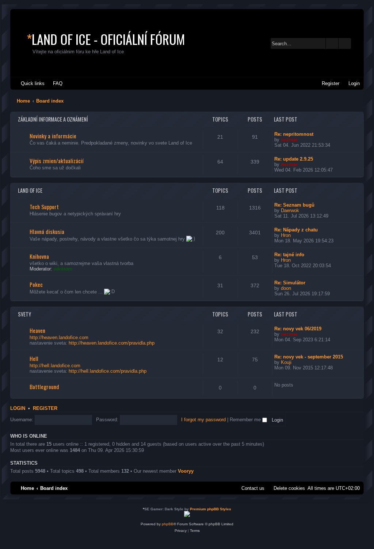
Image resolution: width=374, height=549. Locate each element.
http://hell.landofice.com (55, 365)
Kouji (286, 362)
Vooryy (186, 471)
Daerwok (290, 210)
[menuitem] (54, 83)
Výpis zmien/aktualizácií (57, 160)
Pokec (36, 284)
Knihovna (39, 256)
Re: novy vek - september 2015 (308, 357)
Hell (34, 358)
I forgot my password (203, 419)
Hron (286, 235)
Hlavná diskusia (47, 231)
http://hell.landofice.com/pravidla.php (107, 371)
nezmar (289, 139)
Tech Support (44, 206)
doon (286, 288)
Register (45, 408)
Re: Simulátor (289, 282)
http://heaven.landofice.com (59, 337)
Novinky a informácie (53, 135)
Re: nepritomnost (293, 134)
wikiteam (63, 269)
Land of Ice (30, 190)
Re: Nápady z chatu (296, 230)
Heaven (37, 330)
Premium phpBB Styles (210, 509)
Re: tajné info (289, 254)
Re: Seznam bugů (294, 205)
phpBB (167, 524)
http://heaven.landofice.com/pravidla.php (111, 343)
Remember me (246, 419)
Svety (24, 314)
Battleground (44, 386)
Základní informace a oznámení (53, 119)
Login (17, 408)
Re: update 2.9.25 (293, 159)
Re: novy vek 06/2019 (297, 328)
